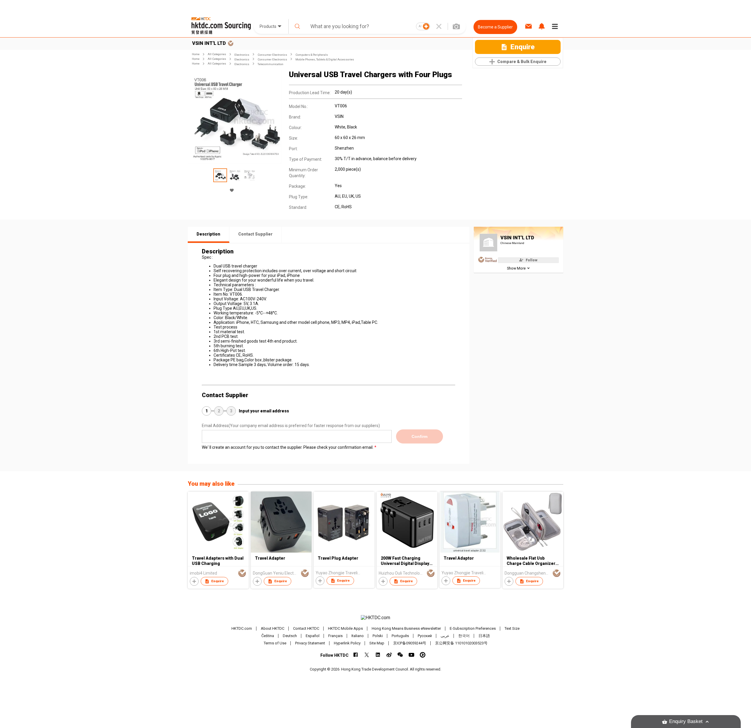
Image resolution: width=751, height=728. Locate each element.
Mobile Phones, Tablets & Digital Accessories (324, 59)
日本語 (484, 636)
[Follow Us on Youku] (422, 655)
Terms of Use (275, 643)
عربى (445, 636)
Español (312, 636)
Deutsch (290, 636)
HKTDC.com (241, 628)
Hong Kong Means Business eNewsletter (406, 628)
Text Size (512, 628)
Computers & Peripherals (311, 54)
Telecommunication (270, 64)
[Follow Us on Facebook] (355, 655)
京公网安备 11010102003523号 (461, 643)
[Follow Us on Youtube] (411, 655)
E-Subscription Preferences (473, 628)
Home (195, 54)
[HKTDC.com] (375, 617)
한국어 (464, 636)
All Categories (217, 54)
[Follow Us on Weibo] (389, 655)
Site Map (376, 643)
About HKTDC (272, 628)
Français (335, 636)
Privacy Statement (310, 643)
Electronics (241, 54)
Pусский (425, 636)
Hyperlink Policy (347, 643)
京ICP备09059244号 (409, 643)
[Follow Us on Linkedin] (378, 655)
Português (400, 636)
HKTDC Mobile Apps (345, 628)
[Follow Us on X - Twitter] (367, 655)
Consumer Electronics (272, 54)
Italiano (357, 636)
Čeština (267, 636)
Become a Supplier (495, 27)
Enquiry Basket (686, 721)
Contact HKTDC (306, 628)
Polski (378, 636)
